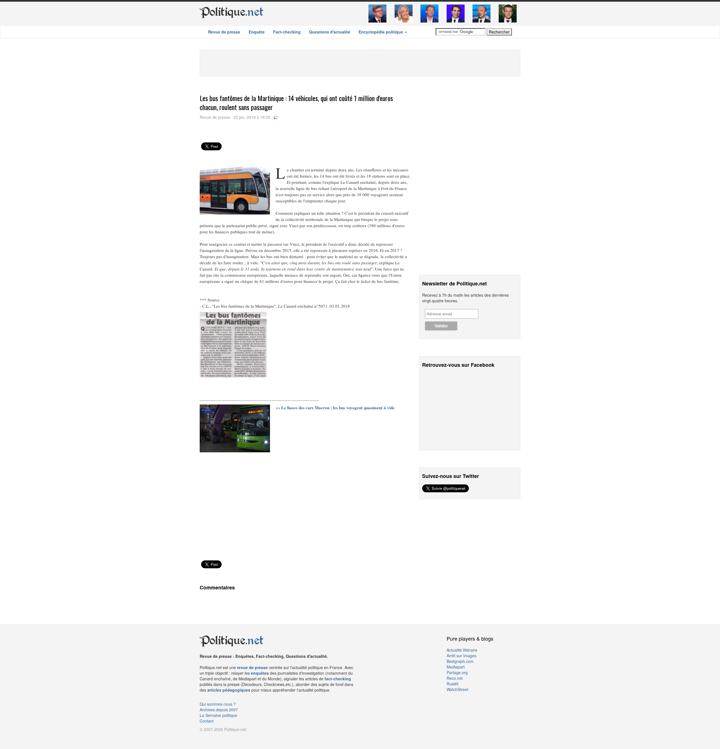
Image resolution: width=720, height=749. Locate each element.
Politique (232, 12)
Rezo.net (455, 678)
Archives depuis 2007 (219, 709)
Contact (206, 721)
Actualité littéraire (462, 650)
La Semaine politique (218, 715)
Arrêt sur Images (461, 655)
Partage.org (457, 672)
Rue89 (452, 684)
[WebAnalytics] (211, 738)
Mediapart (456, 667)
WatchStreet (457, 689)
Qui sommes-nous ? (218, 704)
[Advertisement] (360, 62)
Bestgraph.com (460, 661)
